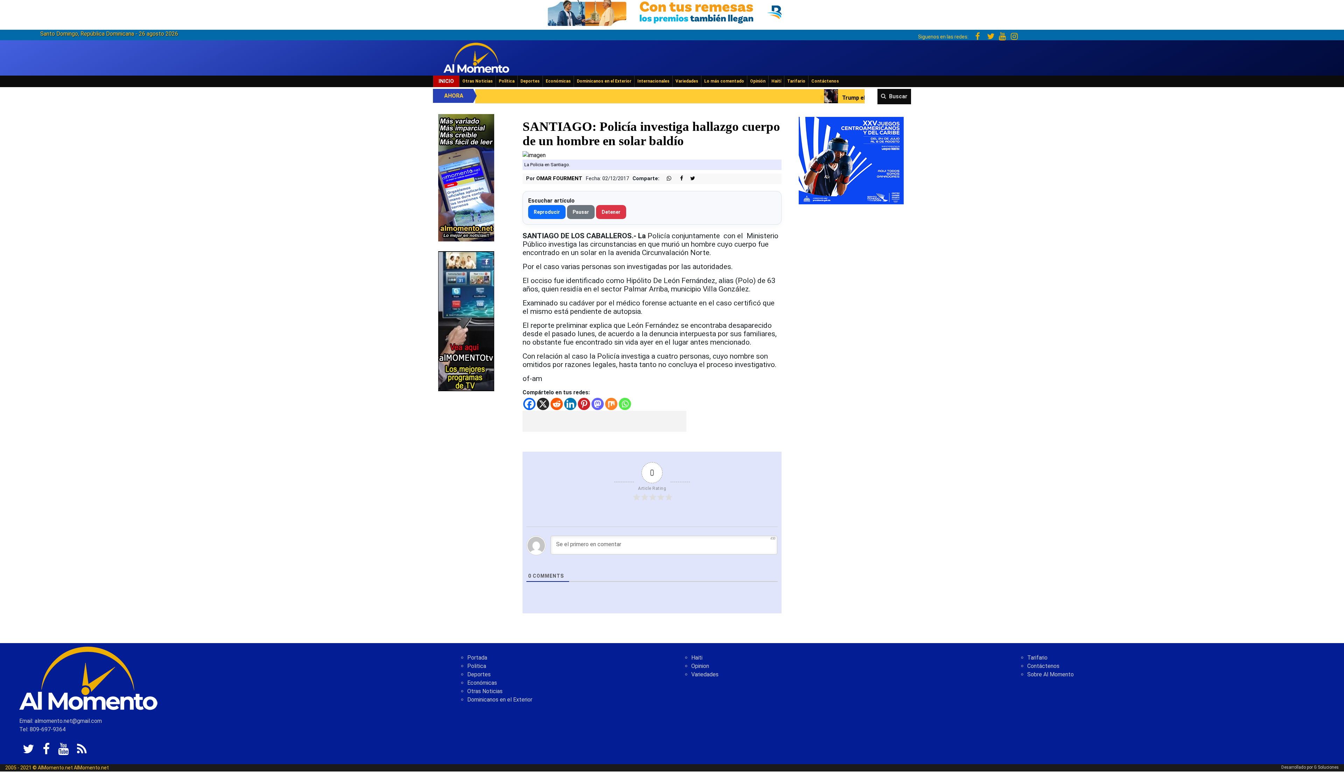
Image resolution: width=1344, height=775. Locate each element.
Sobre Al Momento (1050, 674)
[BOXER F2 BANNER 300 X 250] (851, 160)
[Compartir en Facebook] (678, 179)
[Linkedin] (570, 404)
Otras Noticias (477, 81)
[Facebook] (529, 404)
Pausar (581, 212)
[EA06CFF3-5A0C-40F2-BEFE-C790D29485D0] (466, 320)
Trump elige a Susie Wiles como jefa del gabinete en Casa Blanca (818, 97)
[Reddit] (557, 404)
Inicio (446, 81)
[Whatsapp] (625, 404)
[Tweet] (690, 179)
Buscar (898, 96)
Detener (611, 212)
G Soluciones (1326, 767)
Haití (776, 81)
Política (506, 81)
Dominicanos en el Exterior (604, 81)
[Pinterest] (584, 404)
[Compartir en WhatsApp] (666, 179)
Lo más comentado (724, 81)
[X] (543, 404)
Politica (476, 666)
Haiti (696, 657)
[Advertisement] (604, 421)
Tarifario (796, 81)
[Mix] (611, 404)
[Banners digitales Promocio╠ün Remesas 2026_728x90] (672, 11)
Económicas (558, 81)
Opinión (757, 81)
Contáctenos (825, 81)
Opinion (700, 666)
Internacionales (653, 81)
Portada (477, 657)
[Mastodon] (598, 404)
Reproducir (547, 212)
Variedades (687, 81)
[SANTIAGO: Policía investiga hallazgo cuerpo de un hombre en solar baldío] (534, 155)
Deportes (530, 81)
